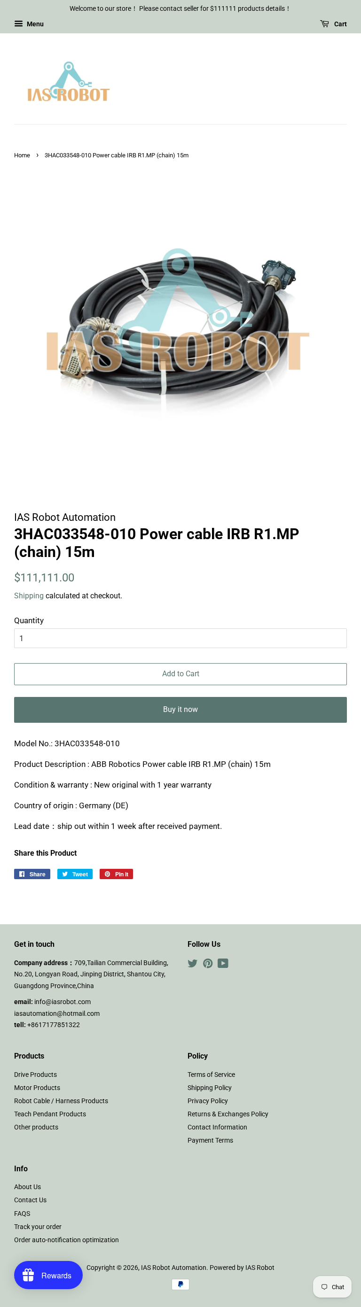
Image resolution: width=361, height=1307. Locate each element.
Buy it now (180, 709)
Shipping (29, 595)
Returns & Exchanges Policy (228, 1114)
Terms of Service (211, 1075)
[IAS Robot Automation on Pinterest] (208, 965)
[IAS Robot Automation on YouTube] (223, 965)
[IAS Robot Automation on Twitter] (193, 965)
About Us (27, 1187)
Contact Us (30, 1200)
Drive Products (35, 1075)
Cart (340, 24)
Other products (36, 1127)
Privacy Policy (208, 1101)
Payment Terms (210, 1141)
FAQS (22, 1214)
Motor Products (37, 1088)
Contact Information (217, 1127)
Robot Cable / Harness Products (61, 1101)
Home (22, 155)
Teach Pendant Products (50, 1114)
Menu (34, 24)
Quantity (29, 620)
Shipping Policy (210, 1088)
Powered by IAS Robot (242, 1268)
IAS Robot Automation (173, 1268)
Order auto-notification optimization (66, 1240)
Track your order (38, 1227)
